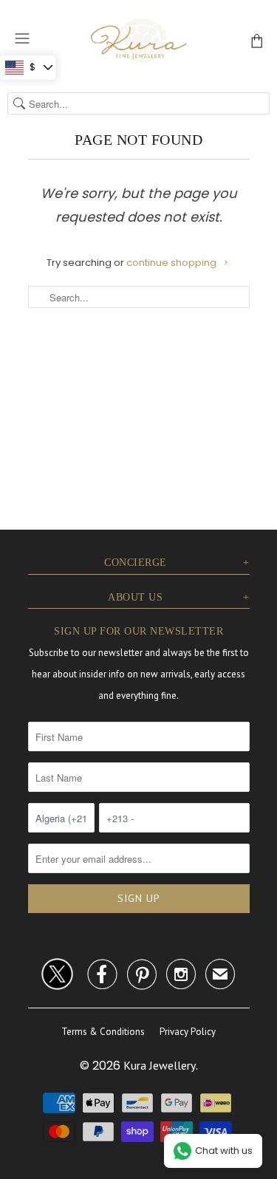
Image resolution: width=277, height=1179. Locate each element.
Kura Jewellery (159, 1065)
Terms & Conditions (103, 1031)
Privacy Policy (188, 1031)
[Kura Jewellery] (139, 40)
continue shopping (172, 263)
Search (19, 103)
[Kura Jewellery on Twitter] (57, 971)
